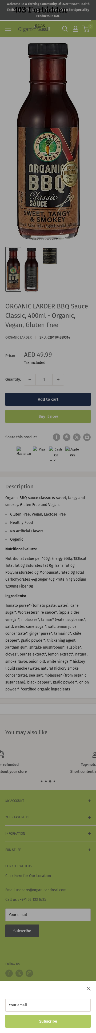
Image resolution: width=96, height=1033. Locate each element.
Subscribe (48, 1021)
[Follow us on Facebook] (9, 973)
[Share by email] (87, 437)
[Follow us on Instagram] (29, 973)
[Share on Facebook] (56, 437)
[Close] (89, 988)
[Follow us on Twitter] (19, 973)
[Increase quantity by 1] (58, 379)
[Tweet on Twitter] (77, 437)
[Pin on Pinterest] (66, 437)
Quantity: (13, 379)
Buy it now (48, 416)
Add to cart (48, 399)
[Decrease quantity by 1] (29, 379)
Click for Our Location (28, 876)
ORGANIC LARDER (18, 337)
